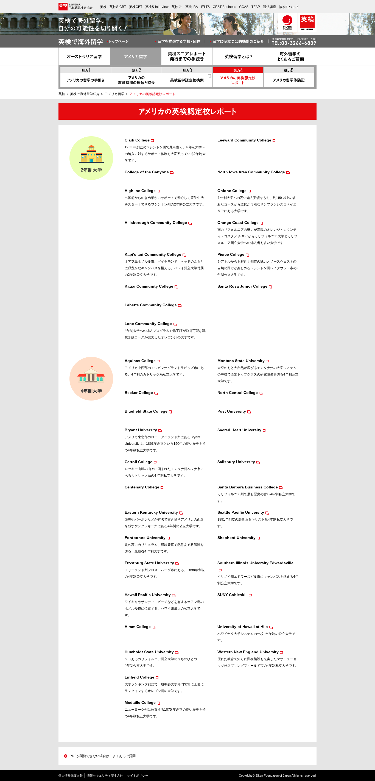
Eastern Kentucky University (151, 512)
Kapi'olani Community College (153, 254)
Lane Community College (148, 323)
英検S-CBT (118, 7)
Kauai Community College (149, 286)
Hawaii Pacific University (148, 595)
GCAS (243, 7)
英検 (103, 7)
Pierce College (230, 254)
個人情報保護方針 (70, 775)
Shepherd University (236, 537)
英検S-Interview (157, 7)
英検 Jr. (177, 7)
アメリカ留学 (114, 94)
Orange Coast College (238, 222)
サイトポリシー (137, 775)
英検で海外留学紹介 (85, 94)
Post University (231, 411)
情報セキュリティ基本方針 (105, 775)
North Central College (237, 392)
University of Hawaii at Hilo (242, 626)
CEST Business (224, 7)
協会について (289, 7)
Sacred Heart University (239, 430)
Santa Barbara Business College (247, 487)
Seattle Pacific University (240, 512)
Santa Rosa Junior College (242, 286)
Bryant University (141, 430)
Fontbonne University (145, 537)
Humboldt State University (149, 652)
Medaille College (140, 702)
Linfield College (139, 677)
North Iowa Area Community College (251, 172)
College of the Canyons (147, 172)
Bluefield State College (146, 411)
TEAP (255, 7)
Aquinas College (140, 360)
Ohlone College (232, 190)
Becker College (139, 392)
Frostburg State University (149, 563)
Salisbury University (236, 462)
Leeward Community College (244, 140)
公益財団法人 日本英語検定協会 (75, 6)
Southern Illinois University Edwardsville (255, 563)
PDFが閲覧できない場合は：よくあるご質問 (103, 756)
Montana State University (241, 360)
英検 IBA (191, 7)
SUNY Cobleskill (232, 595)
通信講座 (269, 7)
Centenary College (142, 487)
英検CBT (135, 7)
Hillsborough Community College (156, 222)
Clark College (137, 140)
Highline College (140, 190)
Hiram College (138, 626)
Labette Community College (151, 305)
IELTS (205, 7)
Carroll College (138, 462)
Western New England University (248, 652)
